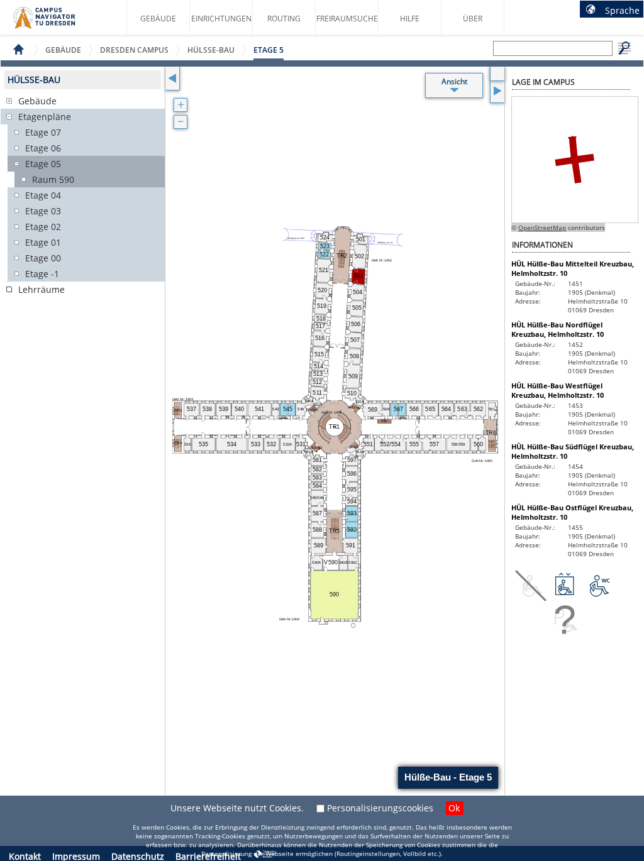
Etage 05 (43, 164)
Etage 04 (43, 195)
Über (472, 18)
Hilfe (409, 18)
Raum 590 (53, 179)
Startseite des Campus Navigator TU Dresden (57, 22)
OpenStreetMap (542, 227)
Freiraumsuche (347, 18)
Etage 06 (43, 148)
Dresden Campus (134, 50)
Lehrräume (41, 289)
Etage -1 (42, 274)
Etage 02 (43, 227)
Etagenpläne (44, 117)
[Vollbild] (497, 74)
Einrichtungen (221, 18)
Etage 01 (43, 242)
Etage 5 (268, 50)
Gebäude (158, 18)
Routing (284, 18)
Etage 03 (43, 211)
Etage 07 (43, 132)
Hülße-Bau (211, 50)
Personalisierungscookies (380, 808)
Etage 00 (43, 258)
